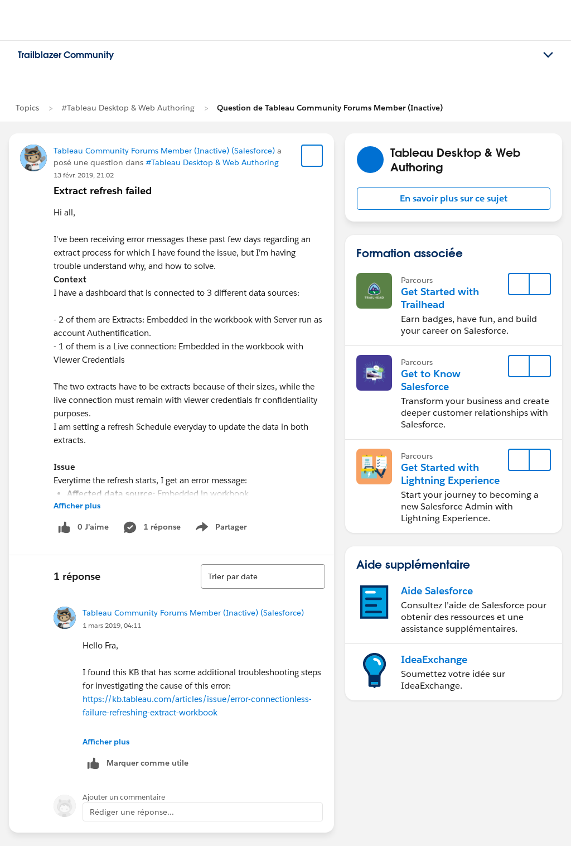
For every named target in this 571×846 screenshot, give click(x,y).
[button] (453, 199)
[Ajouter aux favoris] (312, 156)
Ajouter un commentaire (124, 797)
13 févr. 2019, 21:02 (84, 175)
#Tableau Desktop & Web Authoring (128, 108)
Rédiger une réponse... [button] (132, 812)
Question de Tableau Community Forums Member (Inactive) (330, 108)
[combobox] (263, 576)
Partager (224, 529)
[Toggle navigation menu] (548, 55)
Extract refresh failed (103, 190)
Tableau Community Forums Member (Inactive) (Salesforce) (164, 151)
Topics (27, 108)
